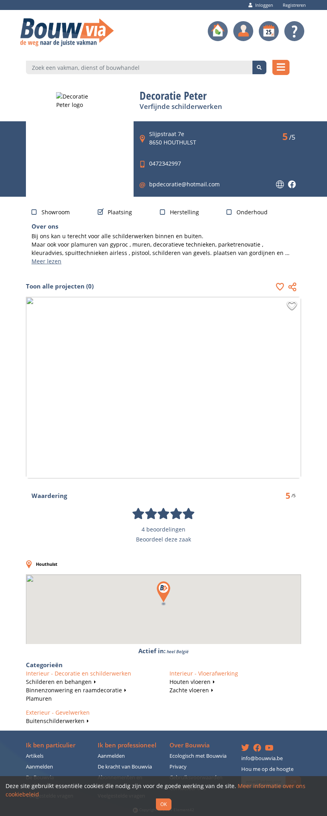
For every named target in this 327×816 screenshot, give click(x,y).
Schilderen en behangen (59, 682)
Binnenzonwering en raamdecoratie (74, 690)
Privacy (178, 766)
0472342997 (165, 163)
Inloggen (264, 5)
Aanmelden (39, 766)
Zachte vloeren (189, 690)
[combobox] (139, 67)
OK (163, 804)
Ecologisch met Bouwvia (198, 756)
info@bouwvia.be (262, 758)
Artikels (34, 756)
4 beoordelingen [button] (163, 529)
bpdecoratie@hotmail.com (184, 184)
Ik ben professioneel (127, 745)
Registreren (294, 5)
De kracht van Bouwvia (125, 766)
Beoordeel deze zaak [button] (163, 539)
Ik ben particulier (50, 745)
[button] (282, 287)
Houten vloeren (190, 682)
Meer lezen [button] (46, 261)
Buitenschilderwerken (55, 721)
